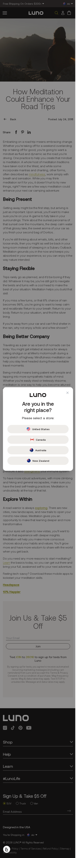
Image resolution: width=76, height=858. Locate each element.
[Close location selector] (64, 392)
